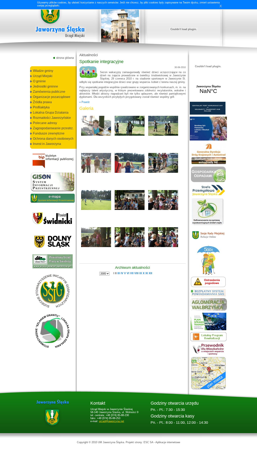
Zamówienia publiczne (49, 91)
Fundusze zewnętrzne (48, 133)
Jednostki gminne (45, 86)
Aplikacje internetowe (167, 442)
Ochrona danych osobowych (53, 138)
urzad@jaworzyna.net (111, 421)
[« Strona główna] (60, 22)
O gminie (39, 81)
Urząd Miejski (42, 76)
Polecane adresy (45, 123)
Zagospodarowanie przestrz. (53, 128)
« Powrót (84, 102)
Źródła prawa (42, 102)
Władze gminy (43, 70)
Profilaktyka (41, 107)
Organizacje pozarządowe (51, 97)
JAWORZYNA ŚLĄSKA (208, 89)
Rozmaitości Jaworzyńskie (52, 117)
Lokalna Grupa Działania (50, 112)
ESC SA (148, 442)
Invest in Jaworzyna (47, 144)
